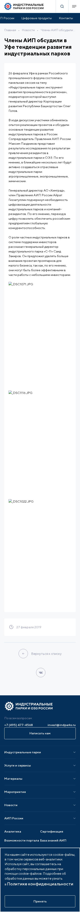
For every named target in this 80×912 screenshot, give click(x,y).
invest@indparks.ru (62, 725)
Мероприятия (15, 792)
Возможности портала (21, 840)
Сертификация (51, 831)
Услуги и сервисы (17, 765)
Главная (10, 30)
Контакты (66, 18)
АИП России (13, 818)
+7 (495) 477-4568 (18, 725)
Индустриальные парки (22, 752)
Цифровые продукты (36, 18)
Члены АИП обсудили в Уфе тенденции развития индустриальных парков (58, 30)
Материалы (13, 778)
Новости (28, 30)
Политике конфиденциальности (40, 883)
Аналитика (12, 831)
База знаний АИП (53, 840)
